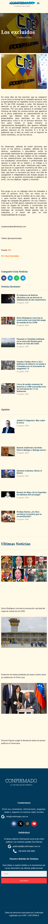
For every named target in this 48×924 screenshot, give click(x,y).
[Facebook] (14, 824)
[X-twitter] (21, 824)
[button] (38, 3)
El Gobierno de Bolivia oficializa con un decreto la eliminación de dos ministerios (31, 297)
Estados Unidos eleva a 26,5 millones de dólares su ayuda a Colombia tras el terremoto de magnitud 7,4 (31, 365)
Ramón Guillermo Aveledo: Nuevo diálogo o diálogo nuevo (31, 448)
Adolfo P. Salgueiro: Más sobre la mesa (31, 421)
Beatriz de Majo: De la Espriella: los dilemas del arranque (32, 493)
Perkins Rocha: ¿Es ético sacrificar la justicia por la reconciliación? (29, 514)
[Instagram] (27, 824)
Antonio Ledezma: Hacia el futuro (29, 471)
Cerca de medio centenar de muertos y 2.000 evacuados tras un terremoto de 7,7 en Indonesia (31, 388)
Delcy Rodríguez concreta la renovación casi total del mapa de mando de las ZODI (31, 320)
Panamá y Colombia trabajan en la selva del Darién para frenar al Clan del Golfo (30, 341)
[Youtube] (34, 824)
